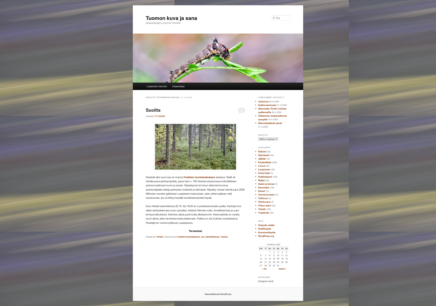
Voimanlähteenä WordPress (218, 294)
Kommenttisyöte (266, 232)
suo (203, 236)
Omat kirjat (264, 173)
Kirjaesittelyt (178, 86)
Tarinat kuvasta (266, 194)
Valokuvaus (264, 201)
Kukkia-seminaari (267, 105)
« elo (264, 268)
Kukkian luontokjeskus (189, 236)
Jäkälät (262, 158)
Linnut (261, 165)
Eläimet (262, 151)
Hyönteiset (263, 155)
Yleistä (159, 236)
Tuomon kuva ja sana (171, 17)
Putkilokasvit (265, 176)
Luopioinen (264, 169)
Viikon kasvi (264, 205)
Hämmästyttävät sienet (270, 123)
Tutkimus (263, 198)
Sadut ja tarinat (266, 183)
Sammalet (263, 187)
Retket (261, 180)
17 (278, 258)
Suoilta (153, 110)
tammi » (282, 268)
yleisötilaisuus (213, 236)
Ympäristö (263, 212)
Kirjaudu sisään (266, 225)
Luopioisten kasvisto (157, 86)
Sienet (261, 191)
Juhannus (263, 101)
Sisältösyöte (264, 228)
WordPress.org (266, 236)
